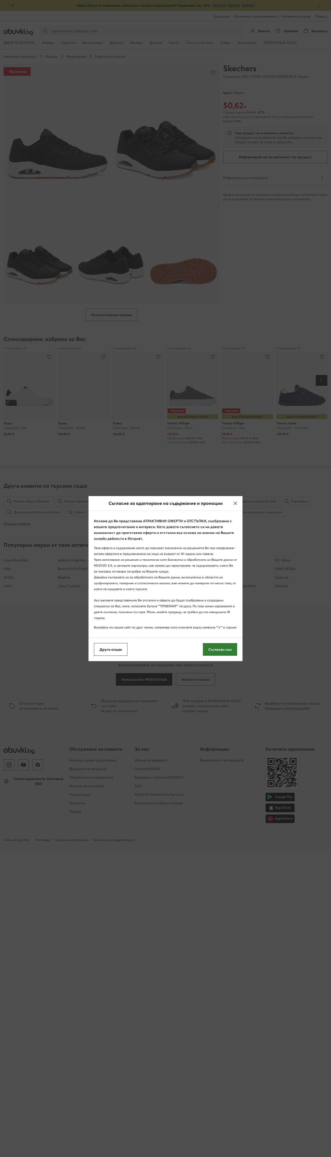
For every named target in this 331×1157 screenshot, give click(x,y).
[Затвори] (235, 503)
